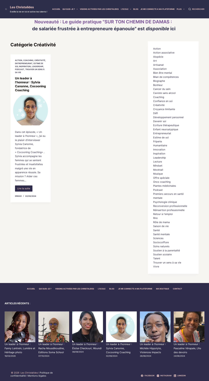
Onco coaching (162, 181)
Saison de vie (161, 226)
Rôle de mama (161, 222)
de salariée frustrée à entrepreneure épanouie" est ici (103, 28)
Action (18, 60)
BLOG (135, 9)
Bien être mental (162, 72)
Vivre (156, 266)
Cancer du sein (161, 89)
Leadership (37, 66)
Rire (155, 218)
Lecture (157, 161)
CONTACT (177, 289)
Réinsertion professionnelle (169, 210)
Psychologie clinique (165, 201)
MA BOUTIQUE (162, 289)
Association (160, 68)
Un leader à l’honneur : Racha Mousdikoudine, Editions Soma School (51, 348)
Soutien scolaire (162, 254)
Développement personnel (168, 117)
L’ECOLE (124, 9)
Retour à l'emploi (163, 214)
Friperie (157, 141)
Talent (156, 258)
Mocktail (158, 169)
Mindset (157, 165)
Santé (156, 230)
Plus (179, 9)
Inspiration (25, 66)
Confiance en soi (163, 101)
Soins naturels (161, 246)
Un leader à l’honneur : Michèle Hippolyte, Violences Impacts (153, 348)
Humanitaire (160, 145)
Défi (155, 113)
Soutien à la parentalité (166, 250)
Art (155, 60)
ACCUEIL (56, 9)
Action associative (163, 52)
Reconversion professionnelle (170, 205)
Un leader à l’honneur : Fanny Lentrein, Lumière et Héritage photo (20, 348)
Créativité (39, 60)
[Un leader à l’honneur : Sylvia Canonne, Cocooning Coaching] (30, 110)
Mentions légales (37, 375)
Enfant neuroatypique (165, 129)
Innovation (159, 149)
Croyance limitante (164, 109)
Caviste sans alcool (164, 92)
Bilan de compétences (166, 76)
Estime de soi (161, 137)
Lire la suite (24, 189)
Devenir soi (159, 121)
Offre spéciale (161, 177)
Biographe (159, 80)
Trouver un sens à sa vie (167, 262)
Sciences (158, 238)
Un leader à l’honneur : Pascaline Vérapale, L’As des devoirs (187, 348)
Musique (158, 173)
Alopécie (158, 56)
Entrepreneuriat (23, 63)
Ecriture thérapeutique (166, 125)
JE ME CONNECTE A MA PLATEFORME (157, 9)
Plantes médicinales (164, 185)
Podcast (19, 69)
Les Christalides (22, 7)
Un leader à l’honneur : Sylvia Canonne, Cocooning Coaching (119, 348)
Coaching (28, 60)
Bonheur (158, 85)
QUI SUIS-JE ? (68, 9)
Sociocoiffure (161, 242)
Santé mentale (161, 234)
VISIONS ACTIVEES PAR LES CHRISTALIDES (99, 9)
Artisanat (158, 64)
